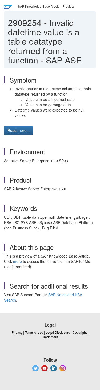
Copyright (80, 332)
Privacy (17, 332)
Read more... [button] (18, 130)
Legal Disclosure (58, 332)
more (17, 261)
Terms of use (34, 332)
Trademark (50, 337)
